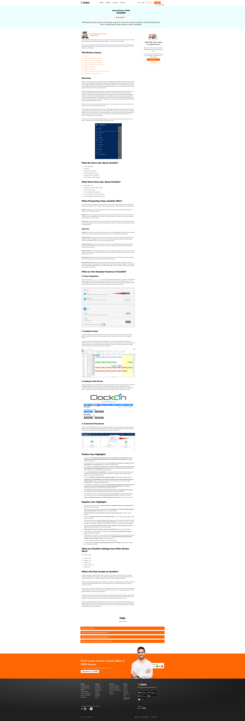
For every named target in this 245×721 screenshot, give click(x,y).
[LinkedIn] (138, 708)
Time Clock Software (85, 693)
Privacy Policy (154, 717)
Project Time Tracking (86, 695)
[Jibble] (85, 3)
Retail (96, 697)
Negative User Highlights (90, 69)
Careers (125, 688)
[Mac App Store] (142, 696)
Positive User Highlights (89, 67)
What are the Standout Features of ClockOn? (94, 64)
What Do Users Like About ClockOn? (92, 58)
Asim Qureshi (95, 34)
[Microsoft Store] (152, 696)
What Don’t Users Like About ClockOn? (93, 60)
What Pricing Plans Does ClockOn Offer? (93, 62)
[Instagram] (141, 708)
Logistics (97, 692)
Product (101, 2)
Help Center (126, 694)
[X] (146, 708)
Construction (98, 688)
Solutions (108, 2)
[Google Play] (152, 692)
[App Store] (142, 692)
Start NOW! (157, 2)
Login (142, 2)
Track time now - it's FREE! (90, 671)
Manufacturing (98, 690)
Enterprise (122, 2)
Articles (111, 692)
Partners (125, 690)
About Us (125, 686)
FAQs (124, 695)
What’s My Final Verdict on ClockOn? (92, 73)
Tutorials (111, 694)
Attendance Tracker (85, 686)
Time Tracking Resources (115, 690)
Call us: (159, 4)
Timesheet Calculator (114, 686)
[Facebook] (140, 708)
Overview (86, 56)
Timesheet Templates (114, 688)
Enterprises (97, 686)
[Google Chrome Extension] (142, 699)
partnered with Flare (96, 279)
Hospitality (97, 694)
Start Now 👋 (153, 59)
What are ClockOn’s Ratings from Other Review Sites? (96, 71)
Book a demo (149, 2)
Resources (115, 2)
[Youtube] (144, 708)
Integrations (83, 697)
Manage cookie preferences (126, 698)
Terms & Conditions (145, 717)
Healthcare (97, 695)
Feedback (125, 692)
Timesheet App (84, 691)
